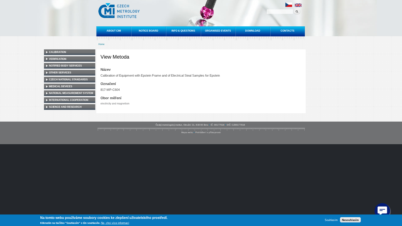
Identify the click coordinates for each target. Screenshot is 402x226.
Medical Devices (60, 86)
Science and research (65, 106)
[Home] (119, 11)
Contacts (287, 30)
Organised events (218, 30)
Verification (57, 59)
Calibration (57, 52)
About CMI (114, 30)
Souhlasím (331, 219)
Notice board (148, 30)
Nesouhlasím (350, 219)
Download (252, 30)
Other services (60, 72)
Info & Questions (183, 30)
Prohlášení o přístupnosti (208, 132)
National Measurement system (71, 93)
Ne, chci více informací (115, 223)
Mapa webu (187, 132)
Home (101, 44)
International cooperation (68, 100)
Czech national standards (68, 79)
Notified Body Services (65, 65)
